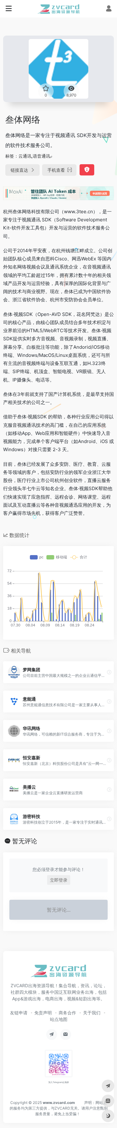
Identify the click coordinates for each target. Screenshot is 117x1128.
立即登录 (58, 880)
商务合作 (67, 1012)
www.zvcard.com (59, 1102)
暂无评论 (24, 841)
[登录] (108, 9)
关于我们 (91, 1012)
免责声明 (43, 1012)
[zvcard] (58, 8)
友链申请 (18, 1012)
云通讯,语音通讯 (34, 156)
